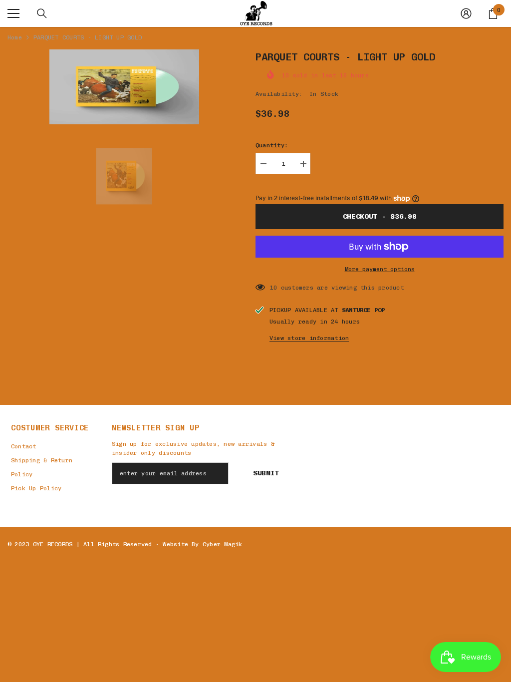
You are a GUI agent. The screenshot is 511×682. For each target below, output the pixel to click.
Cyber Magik (223, 544)
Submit (266, 473)
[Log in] (466, 13)
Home (14, 37)
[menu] (13, 13)
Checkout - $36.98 (380, 216)
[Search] (42, 13)
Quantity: (272, 145)
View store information (309, 338)
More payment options (380, 269)
